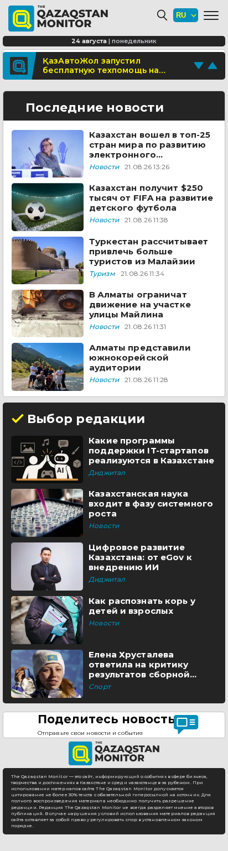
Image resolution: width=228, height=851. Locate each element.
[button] (211, 15)
